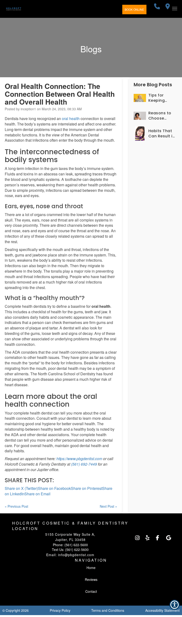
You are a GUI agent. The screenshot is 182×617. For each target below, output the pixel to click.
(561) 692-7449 (84, 464)
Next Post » (108, 506)
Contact (91, 591)
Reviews (91, 579)
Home (91, 567)
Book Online (134, 9)
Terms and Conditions (107, 610)
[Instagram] (137, 537)
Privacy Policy (60, 610)
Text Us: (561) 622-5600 (70, 549)
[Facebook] (158, 537)
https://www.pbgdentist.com (79, 458)
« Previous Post (16, 506)
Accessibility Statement (162, 610)
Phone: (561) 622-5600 (70, 544)
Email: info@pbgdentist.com (70, 554)
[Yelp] (147, 537)
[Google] (168, 537)
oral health (71, 118)
